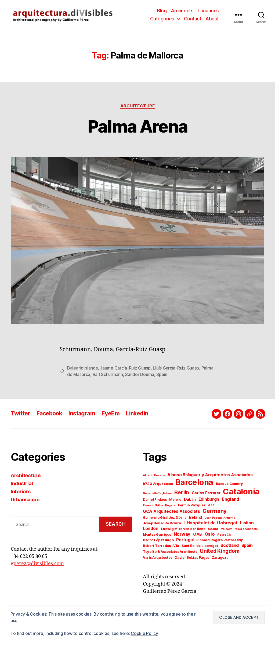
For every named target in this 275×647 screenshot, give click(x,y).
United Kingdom (219, 551)
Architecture (137, 106)
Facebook (49, 413)
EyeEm (111, 413)
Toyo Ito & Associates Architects (170, 552)
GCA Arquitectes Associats (171, 511)
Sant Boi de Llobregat (200, 546)
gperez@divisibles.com (37, 564)
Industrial (22, 483)
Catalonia (241, 491)
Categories (162, 18)
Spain (161, 374)
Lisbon (247, 522)
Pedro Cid (224, 534)
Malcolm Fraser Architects (239, 529)
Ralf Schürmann (108, 374)
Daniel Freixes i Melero (162, 500)
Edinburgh (208, 499)
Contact (192, 18)
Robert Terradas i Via (161, 546)
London (150, 528)
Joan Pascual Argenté (220, 518)
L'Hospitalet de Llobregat (210, 522)
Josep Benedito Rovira (162, 523)
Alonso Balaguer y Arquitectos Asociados (209, 474)
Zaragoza (220, 557)
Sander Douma (139, 374)
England (230, 499)
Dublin (190, 499)
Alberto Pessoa (154, 475)
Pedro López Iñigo (158, 540)
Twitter (20, 413)
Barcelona (194, 482)
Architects (182, 10)
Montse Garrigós (157, 534)
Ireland (195, 517)
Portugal (185, 539)
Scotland (229, 545)
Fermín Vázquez (191, 505)
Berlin (181, 492)
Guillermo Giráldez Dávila (164, 518)
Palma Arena (138, 126)
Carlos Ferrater (206, 493)
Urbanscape (25, 499)
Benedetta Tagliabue (157, 493)
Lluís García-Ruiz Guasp (176, 368)
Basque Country (229, 484)
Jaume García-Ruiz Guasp (125, 368)
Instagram (81, 413)
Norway (182, 534)
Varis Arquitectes (157, 557)
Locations (208, 10)
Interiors (21, 491)
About (212, 18)
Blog (162, 10)
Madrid (213, 529)
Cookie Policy (144, 633)
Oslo (210, 534)
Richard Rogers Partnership (219, 540)
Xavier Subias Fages (192, 557)
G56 (211, 505)
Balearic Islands (82, 368)
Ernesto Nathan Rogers (159, 505)
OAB (197, 534)
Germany (214, 510)
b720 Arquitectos (158, 484)
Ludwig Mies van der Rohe (183, 529)
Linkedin (137, 413)
